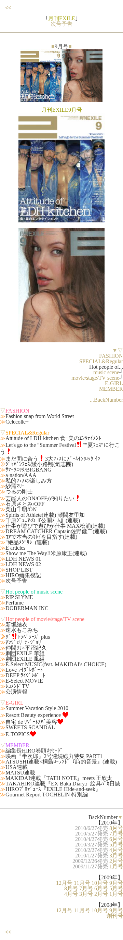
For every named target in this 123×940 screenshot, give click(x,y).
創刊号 (115, 916)
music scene (106, 372)
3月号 (116, 855)
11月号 (82, 883)
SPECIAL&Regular (101, 361)
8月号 (116, 828)
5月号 (116, 844)
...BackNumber (106, 400)
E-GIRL (114, 383)
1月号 (116, 866)
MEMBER (111, 389)
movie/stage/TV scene (95, 378)
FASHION (111, 356)
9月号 (116, 883)
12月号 (64, 883)
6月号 (116, 839)
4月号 (116, 850)
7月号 (116, 834)
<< (8, 8)
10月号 (100, 883)
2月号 (116, 861)
